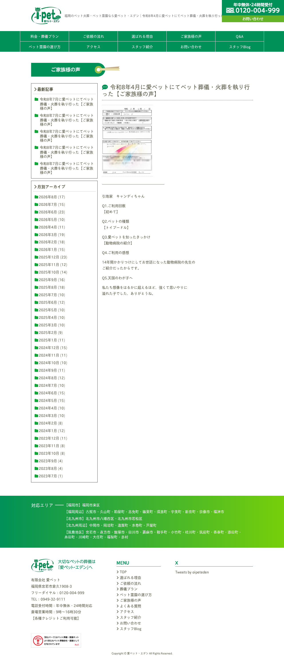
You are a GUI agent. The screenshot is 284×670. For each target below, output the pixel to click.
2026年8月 (48, 196)
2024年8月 (48, 377)
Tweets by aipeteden (192, 572)
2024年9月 (48, 370)
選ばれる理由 (142, 36)
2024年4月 (48, 407)
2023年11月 (49, 445)
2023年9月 (48, 460)
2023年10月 (49, 453)
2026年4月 (48, 227)
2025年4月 (48, 317)
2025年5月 (48, 309)
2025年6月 (48, 302)
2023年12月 (49, 438)
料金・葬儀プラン (44, 36)
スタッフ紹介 (142, 46)
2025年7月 (48, 294)
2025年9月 (48, 279)
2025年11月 (49, 264)
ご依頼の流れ (93, 36)
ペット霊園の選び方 (45, 46)
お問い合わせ (191, 46)
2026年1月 (48, 249)
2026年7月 (48, 204)
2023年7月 (48, 475)
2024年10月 (49, 362)
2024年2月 (48, 423)
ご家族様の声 (191, 36)
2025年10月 (49, 272)
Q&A (239, 36)
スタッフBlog (239, 46)
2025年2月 (48, 332)
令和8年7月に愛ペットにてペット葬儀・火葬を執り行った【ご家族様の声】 (67, 103)
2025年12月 (49, 257)
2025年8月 (48, 287)
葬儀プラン (129, 588)
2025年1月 (48, 340)
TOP (123, 571)
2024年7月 (48, 385)
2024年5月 (48, 400)
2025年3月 (48, 324)
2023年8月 (48, 468)
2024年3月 (48, 415)
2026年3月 (48, 234)
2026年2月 (48, 241)
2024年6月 (48, 392)
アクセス (93, 46)
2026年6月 (48, 211)
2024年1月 (48, 430)
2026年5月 (48, 219)
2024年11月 (49, 355)
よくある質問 (130, 606)
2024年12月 (49, 347)
